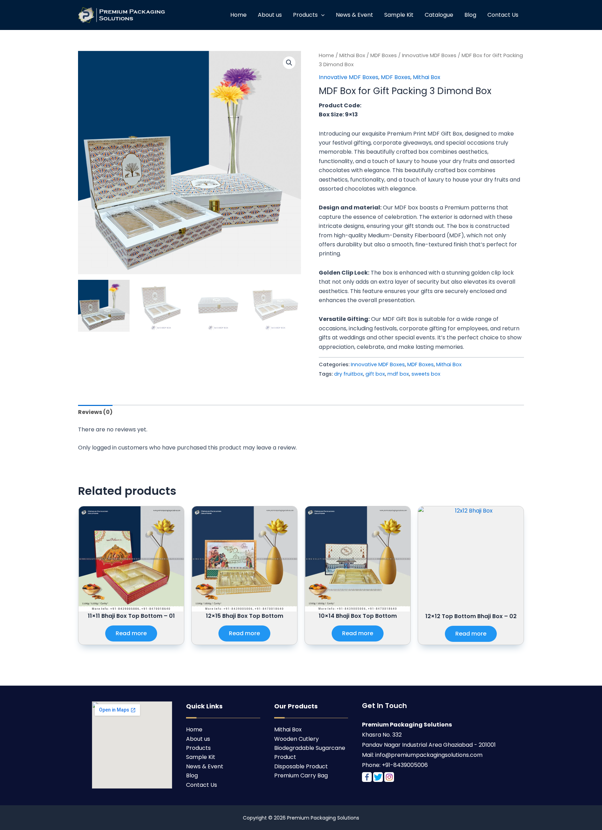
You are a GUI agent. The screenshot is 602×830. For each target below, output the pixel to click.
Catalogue (439, 15)
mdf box (398, 373)
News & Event (354, 15)
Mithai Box (352, 55)
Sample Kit (399, 15)
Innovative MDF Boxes (429, 55)
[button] (289, 62)
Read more (131, 633)
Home (238, 15)
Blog (470, 15)
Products (305, 15)
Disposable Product (301, 766)
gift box (375, 373)
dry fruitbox (348, 373)
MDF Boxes (383, 55)
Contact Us (502, 15)
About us (270, 15)
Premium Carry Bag (301, 775)
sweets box (425, 373)
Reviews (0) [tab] (95, 412)
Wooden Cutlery (296, 739)
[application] (321, 15)
